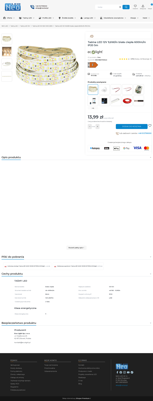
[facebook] (117, 373)
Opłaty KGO (14, 384)
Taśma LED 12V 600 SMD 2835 (42, 26)
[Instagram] (124, 373)
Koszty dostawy (16, 368)
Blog (80, 384)
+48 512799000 (144, 133)
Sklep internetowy (75, 398)
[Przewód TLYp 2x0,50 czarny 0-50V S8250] (138, 101)
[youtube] (128, 373)
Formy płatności (16, 371)
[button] (126, 7)
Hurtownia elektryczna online (89, 368)
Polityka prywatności (17, 390)
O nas (80, 381)
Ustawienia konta (50, 371)
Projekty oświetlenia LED (87, 374)
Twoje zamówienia (51, 365)
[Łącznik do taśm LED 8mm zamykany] (104, 89)
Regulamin (14, 387)
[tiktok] (132, 373)
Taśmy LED (14, 26)
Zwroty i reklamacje (17, 374)
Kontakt (81, 365)
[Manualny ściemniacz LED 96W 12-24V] (138, 89)
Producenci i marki (85, 371)
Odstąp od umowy (17, 377)
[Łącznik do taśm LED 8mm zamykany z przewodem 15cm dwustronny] (127, 89)
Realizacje (82, 377)
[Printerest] (120, 373)
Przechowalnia (49, 368)
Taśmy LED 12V (25, 26)
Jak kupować (15, 365)
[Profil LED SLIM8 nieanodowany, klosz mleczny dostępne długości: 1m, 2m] (116, 101)
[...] (47, 67)
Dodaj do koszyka (131, 126)
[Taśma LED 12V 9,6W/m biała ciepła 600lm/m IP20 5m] (93, 89)
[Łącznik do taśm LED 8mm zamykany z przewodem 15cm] (116, 89)
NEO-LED (5, 26)
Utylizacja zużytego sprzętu (20, 381)
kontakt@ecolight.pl (22, 342)
